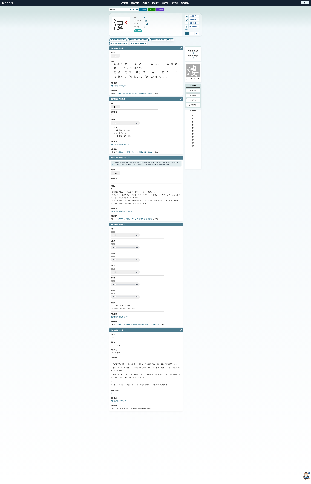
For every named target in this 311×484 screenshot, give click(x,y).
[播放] (188, 78)
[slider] (125, 123)
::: (0, 2)
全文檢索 (152, 9)
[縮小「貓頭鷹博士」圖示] (309, 473)
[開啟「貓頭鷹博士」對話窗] (306, 476)
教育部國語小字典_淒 (118, 86)
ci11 (112, 268)
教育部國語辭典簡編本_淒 (120, 144)
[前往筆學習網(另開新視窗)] (198, 78)
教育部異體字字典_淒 (118, 401)
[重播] (195, 78)
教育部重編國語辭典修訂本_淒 (122, 211)
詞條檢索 (144, 9)
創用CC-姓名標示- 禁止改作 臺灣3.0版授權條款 (135, 93)
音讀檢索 (161, 9)
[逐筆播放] (191, 78)
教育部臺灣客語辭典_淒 (119, 317)
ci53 (112, 244)
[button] (155, 3)
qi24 (112, 231)
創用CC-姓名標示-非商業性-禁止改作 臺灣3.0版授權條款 (138, 324)
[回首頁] (7, 3)
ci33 (112, 256)
